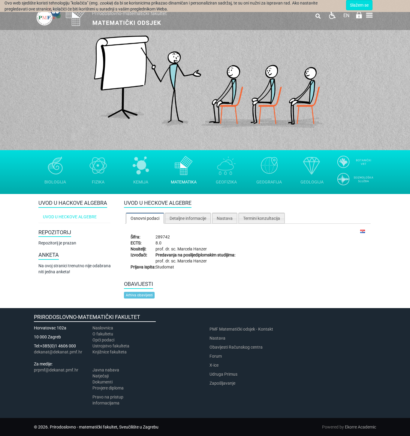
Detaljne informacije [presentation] (188, 218)
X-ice (214, 365)
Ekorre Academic (360, 427)
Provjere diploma (108, 388)
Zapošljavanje (222, 383)
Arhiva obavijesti (139, 295)
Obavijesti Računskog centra (236, 347)
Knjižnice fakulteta (109, 352)
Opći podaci (103, 340)
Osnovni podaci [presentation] (145, 218)
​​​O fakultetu (102, 334)
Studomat (164, 267)
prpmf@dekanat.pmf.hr (56, 370)
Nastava (217, 338)
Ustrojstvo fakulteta (110, 346)
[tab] (145, 218)
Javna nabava (105, 370)
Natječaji (100, 376)
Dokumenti (102, 382)
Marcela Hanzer (192, 249)
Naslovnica (102, 327)
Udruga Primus (223, 374)
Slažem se (359, 5)
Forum (216, 356)
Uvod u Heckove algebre (70, 216)
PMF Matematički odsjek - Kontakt (241, 329)
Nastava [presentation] (225, 218)
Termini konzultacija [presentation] (261, 218)
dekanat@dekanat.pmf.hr (58, 352)
